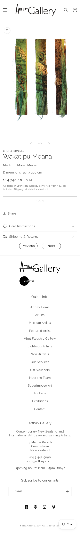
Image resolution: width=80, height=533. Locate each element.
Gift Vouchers (40, 370)
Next (51, 246)
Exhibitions (40, 401)
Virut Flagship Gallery (40, 338)
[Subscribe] (67, 491)
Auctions (40, 393)
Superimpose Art (40, 385)
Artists (40, 315)
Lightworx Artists (40, 346)
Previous (28, 246)
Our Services (40, 362)
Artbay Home (40, 307)
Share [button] (12, 213)
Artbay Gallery (34, 526)
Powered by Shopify (51, 526)
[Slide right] (49, 143)
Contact (40, 409)
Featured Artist (40, 330)
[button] (5, 10)
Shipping (18, 189)
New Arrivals (40, 354)
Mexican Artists (40, 322)
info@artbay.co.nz (40, 461)
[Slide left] (30, 143)
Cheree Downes (13, 151)
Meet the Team (40, 377)
